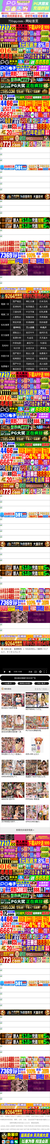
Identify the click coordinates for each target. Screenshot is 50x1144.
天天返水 (43, 338)
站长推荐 (5, 325)
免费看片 (5, 366)
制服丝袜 (30, 317)
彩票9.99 (17, 338)
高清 (30, 672)
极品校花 (17, 369)
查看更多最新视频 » (25, 830)
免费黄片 (43, 353)
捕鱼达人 (17, 333)
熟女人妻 (30, 353)
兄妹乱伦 (30, 364)
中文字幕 (30, 312)
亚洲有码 (17, 307)
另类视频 (43, 317)
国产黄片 (17, 353)
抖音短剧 (17, 343)
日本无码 (43, 301)
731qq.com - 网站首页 (23, 21)
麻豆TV (30, 343)
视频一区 (5, 304)
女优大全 (30, 348)
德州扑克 (43, 333)
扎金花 (30, 338)
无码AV (5, 345)
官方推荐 (5, 335)
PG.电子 (42, 683)
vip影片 (8, 683)
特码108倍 (25, 683)
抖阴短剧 (30, 369)
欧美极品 (30, 307)
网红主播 (30, 301)
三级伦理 (17, 312)
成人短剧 (43, 364)
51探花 (43, 343)
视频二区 (5, 314)
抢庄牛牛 (30, 333)
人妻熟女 (17, 317)
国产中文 (17, 364)
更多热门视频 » (42, 689)
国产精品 (17, 301)
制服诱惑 (43, 358)
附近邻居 (17, 322)
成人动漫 (43, 307)
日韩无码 (43, 369)
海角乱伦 (30, 358)
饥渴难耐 (30, 322)
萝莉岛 (43, 348)
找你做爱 (43, 322)
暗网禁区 (17, 358)
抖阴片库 (5, 356)
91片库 (17, 348)
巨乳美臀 (43, 312)
